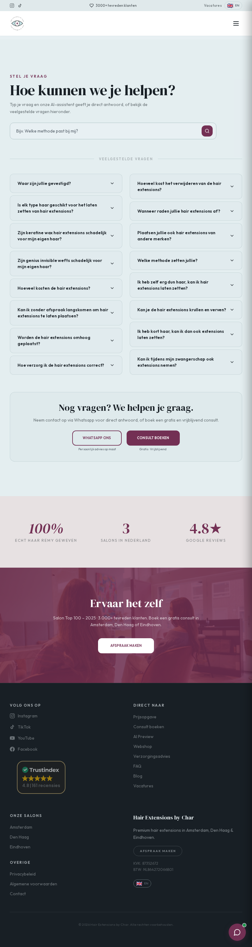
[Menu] (236, 23)
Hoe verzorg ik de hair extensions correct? (61, 365)
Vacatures (213, 5)
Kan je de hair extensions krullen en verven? (181, 309)
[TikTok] (20, 5)
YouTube (26, 738)
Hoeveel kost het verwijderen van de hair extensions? (179, 186)
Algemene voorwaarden (33, 884)
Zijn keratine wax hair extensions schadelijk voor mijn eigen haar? (62, 236)
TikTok (24, 727)
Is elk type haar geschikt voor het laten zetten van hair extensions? (57, 208)
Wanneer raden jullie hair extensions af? (178, 211)
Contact (18, 893)
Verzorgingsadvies (151, 756)
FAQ (137, 766)
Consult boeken (153, 438)
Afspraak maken (126, 645)
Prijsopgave (144, 717)
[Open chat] (237, 932)
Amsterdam (21, 827)
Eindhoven (20, 847)
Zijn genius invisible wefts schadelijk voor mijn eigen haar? (60, 263)
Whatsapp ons (97, 438)
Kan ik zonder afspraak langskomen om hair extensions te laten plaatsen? (63, 313)
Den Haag (19, 837)
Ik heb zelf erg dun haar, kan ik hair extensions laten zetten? (172, 285)
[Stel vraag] (207, 131)
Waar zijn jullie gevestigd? (44, 183)
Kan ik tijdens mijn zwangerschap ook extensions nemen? (175, 362)
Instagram (27, 716)
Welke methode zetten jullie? (167, 260)
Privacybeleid (23, 874)
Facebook (27, 749)
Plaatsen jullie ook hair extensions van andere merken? (176, 236)
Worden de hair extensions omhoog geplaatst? (54, 340)
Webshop (142, 746)
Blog (137, 776)
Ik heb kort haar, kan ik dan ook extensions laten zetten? (180, 334)
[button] (41, 777)
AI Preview (143, 736)
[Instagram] (12, 5)
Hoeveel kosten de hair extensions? (54, 288)
